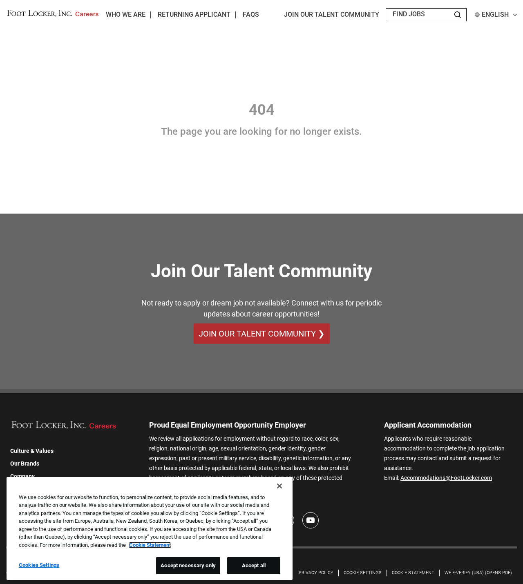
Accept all (254, 565)
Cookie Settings (363, 572)
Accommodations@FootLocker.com (446, 478)
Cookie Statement (413, 572)
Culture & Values (32, 451)
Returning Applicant (194, 14)
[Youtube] (310, 520)
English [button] (495, 14)
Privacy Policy (316, 572)
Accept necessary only (188, 565)
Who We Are (125, 14)
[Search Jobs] (458, 14)
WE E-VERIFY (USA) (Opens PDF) (478, 572)
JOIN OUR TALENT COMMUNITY (331, 14)
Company (22, 476)
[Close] (279, 486)
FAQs (251, 14)
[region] (150, 528)
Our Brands (24, 463)
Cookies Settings (39, 565)
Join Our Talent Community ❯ (262, 334)
